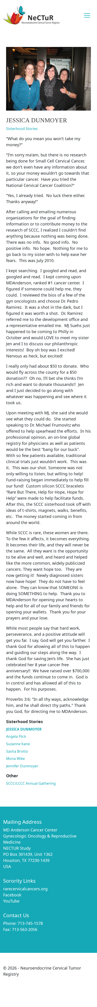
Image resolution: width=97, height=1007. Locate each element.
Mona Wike (15, 758)
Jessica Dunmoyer (24, 729)
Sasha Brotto (17, 751)
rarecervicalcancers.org (25, 888)
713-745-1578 (30, 923)
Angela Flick (16, 736)
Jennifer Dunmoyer (22, 765)
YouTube (11, 901)
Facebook (12, 895)
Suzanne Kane (18, 743)
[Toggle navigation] (87, 15)
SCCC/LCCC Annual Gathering (31, 783)
